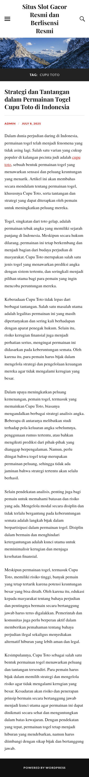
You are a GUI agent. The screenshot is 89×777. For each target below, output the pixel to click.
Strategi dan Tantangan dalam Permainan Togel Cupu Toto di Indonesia (37, 99)
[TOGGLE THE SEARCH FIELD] (81, 19)
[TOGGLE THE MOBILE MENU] (7, 19)
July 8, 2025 (31, 123)
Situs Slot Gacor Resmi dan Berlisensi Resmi (44, 18)
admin (10, 123)
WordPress (56, 767)
